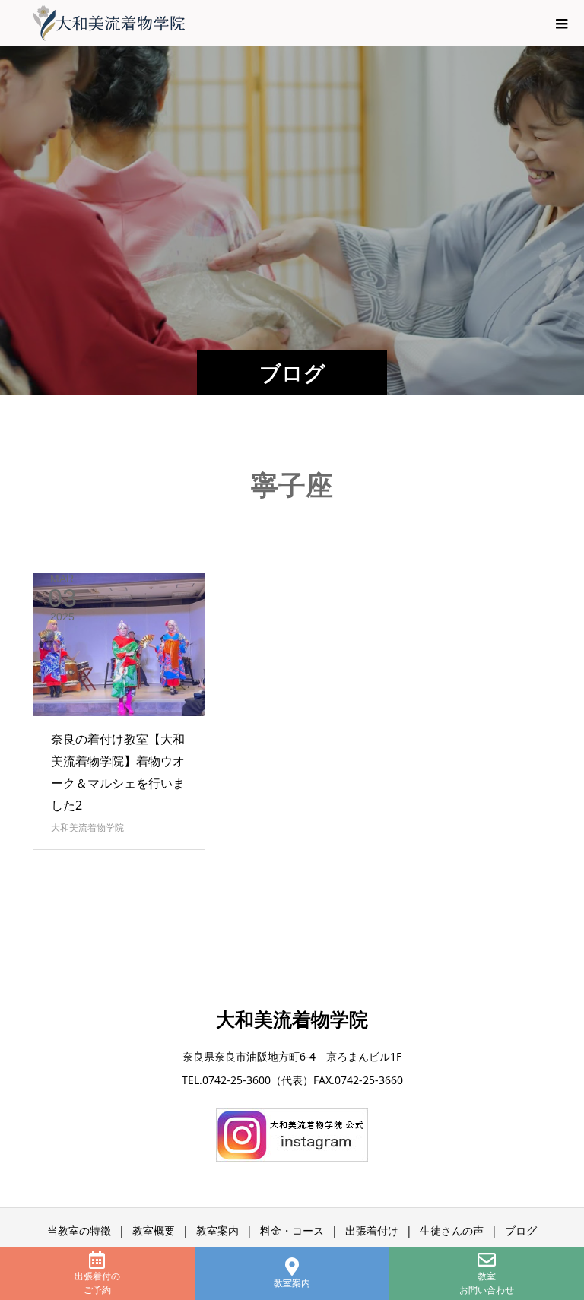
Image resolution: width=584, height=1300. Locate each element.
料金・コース (292, 1230)
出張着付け (371, 1230)
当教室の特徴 (79, 1230)
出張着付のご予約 (97, 1283)
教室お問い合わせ (486, 1283)
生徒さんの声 (452, 1230)
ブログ (521, 1230)
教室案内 (292, 1282)
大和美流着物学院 (87, 827)
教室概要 (153, 1230)
